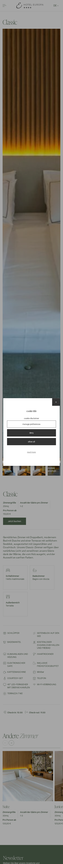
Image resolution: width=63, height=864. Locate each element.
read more (31, 452)
